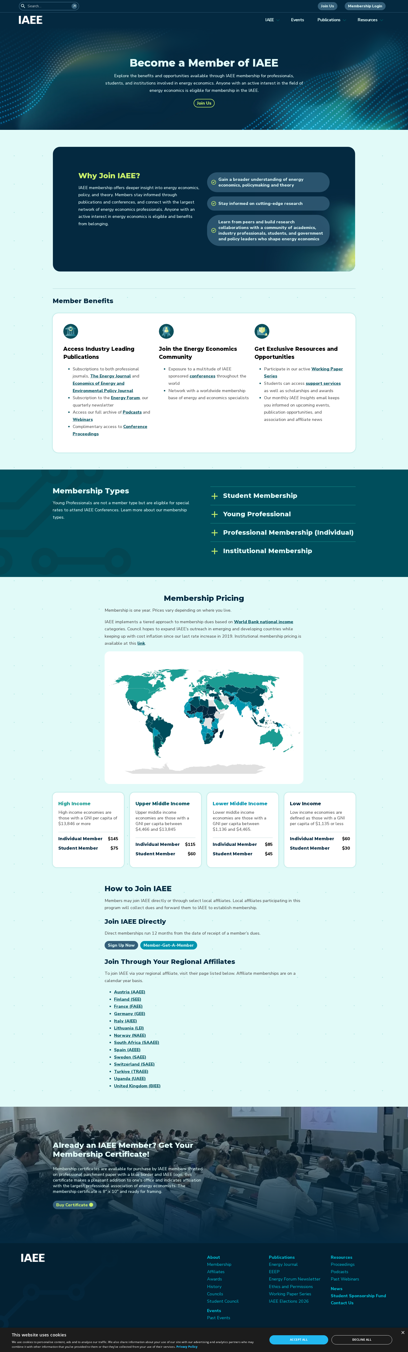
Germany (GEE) (129, 1014)
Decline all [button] (361, 1340)
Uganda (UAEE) (130, 1078)
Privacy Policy (186, 1347)
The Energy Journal (110, 376)
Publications (329, 20)
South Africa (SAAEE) (136, 1042)
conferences (202, 376)
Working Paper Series (290, 1294)
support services (323, 383)
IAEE (269, 20)
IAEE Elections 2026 (289, 1301)
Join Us (327, 6)
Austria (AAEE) (129, 992)
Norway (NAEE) (130, 1035)
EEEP (274, 1272)
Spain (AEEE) (127, 1050)
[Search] (74, 6)
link (141, 643)
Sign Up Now (121, 945)
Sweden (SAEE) (130, 1057)
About (213, 1257)
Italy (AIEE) (125, 1021)
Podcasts (132, 412)
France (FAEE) (128, 1006)
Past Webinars (345, 1279)
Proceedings (343, 1264)
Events (297, 20)
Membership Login (365, 6)
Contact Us (342, 1303)
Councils (215, 1294)
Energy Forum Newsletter (294, 1279)
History (214, 1286)
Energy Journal (283, 1264)
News (336, 1289)
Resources (367, 20)
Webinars (83, 419)
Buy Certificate (72, 1205)
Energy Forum (125, 398)
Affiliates (216, 1272)
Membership (219, 1264)
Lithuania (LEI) (129, 1028)
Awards (214, 1279)
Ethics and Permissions (291, 1286)
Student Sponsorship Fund (358, 1296)
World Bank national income (263, 622)
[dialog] (204, 1340)
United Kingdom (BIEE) (137, 1086)
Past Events (218, 1318)
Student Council (223, 1301)
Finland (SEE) (127, 999)
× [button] (402, 1333)
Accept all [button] (299, 1340)
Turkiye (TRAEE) (131, 1071)
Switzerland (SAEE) (134, 1064)
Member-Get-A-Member (169, 945)
